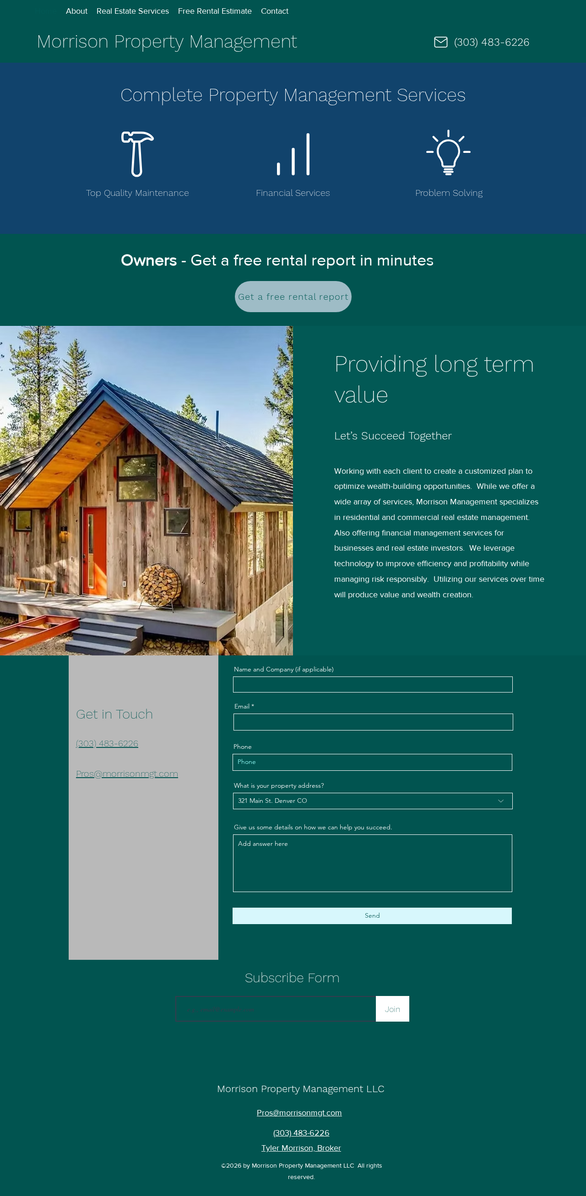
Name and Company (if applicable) (284, 669)
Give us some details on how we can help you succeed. (313, 827)
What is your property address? (279, 785)
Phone (242, 746)
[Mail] (441, 42)
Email (242, 706)
